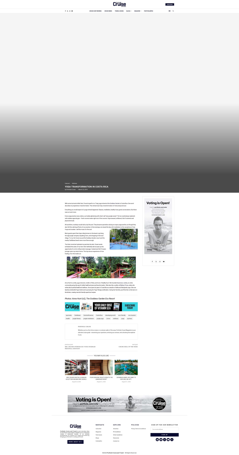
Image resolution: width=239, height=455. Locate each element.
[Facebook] (65, 11)
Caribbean (78, 315)
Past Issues (99, 434)
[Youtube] (168, 439)
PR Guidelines (117, 431)
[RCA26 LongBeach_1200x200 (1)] (119, 396)
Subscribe (98, 428)
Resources (116, 438)
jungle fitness (77, 318)
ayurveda (69, 315)
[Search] (173, 11)
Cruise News (108, 11)
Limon (108, 318)
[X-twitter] (171, 439)
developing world (110, 315)
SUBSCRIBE (170, 4)
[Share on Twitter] (78, 198)
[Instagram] (69, 11)
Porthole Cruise (71, 189)
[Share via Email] (96, 198)
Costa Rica (99, 315)
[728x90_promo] (101, 303)
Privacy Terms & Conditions (138, 428)
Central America (88, 315)
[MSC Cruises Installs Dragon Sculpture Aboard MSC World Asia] (76, 367)
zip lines (129, 318)
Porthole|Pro (148, 11)
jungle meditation (89, 318)
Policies (135, 425)
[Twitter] (67, 11)
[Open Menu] (169, 11)
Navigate (100, 425)
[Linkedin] (72, 11)
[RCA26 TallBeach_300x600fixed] (158, 199)
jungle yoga (100, 318)
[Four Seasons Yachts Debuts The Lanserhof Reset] (101, 367)
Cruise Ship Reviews (95, 11)
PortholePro (99, 441)
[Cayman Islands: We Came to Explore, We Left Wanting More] (126, 367)
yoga (122, 318)
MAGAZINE (137, 11)
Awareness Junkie (122, 283)
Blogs (128, 11)
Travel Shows (119, 11)
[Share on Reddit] (87, 198)
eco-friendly (121, 315)
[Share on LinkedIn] (82, 198)
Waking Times (124, 285)
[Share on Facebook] (73, 198)
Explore (117, 425)
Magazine (98, 431)
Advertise (115, 428)
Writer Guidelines (117, 434)
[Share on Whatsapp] (91, 198)
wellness (115, 318)
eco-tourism (132, 315)
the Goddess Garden (114, 203)
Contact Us (116, 441)
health (68, 318)
